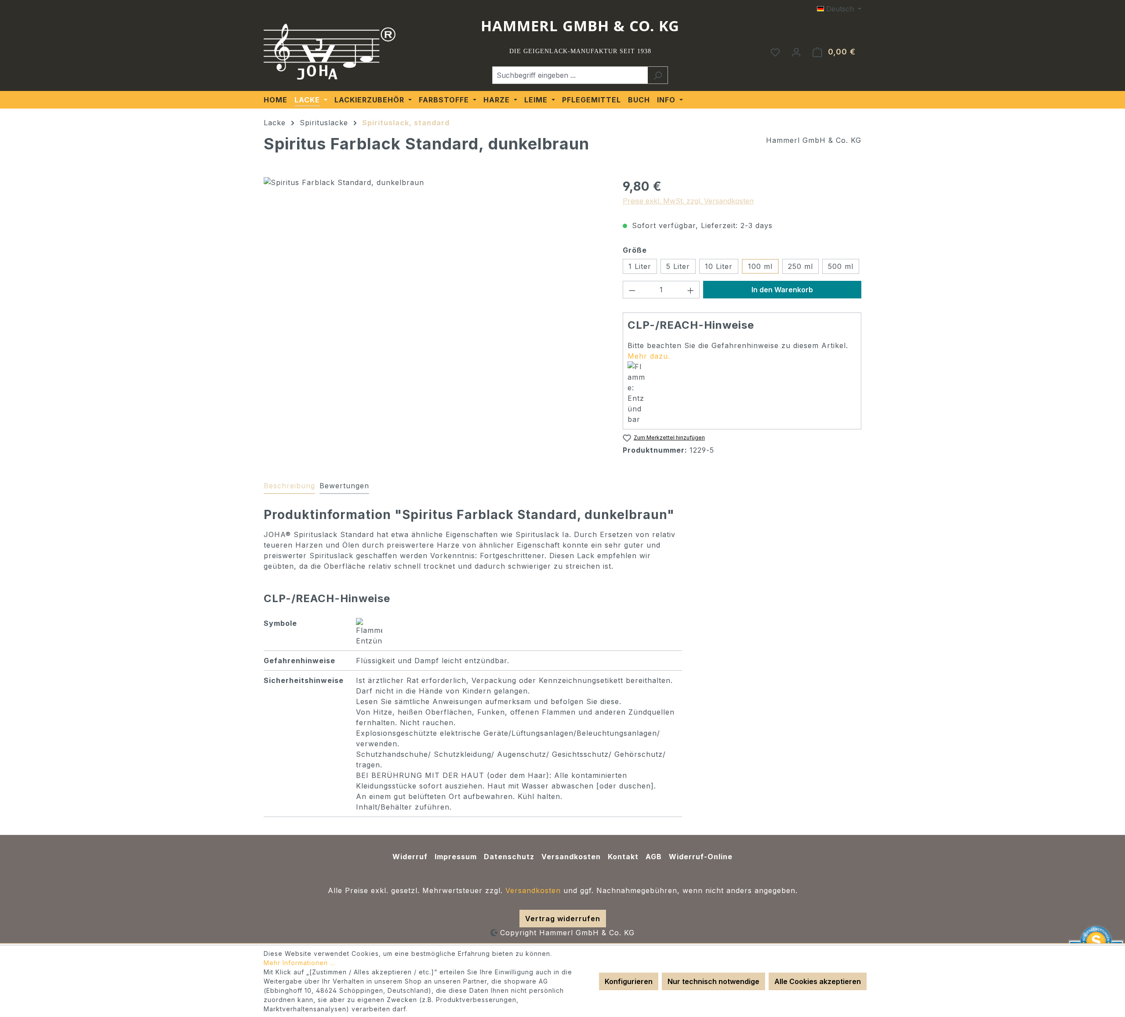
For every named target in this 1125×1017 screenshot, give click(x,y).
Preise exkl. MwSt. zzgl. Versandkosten (688, 200)
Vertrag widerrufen (562, 918)
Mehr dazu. (649, 356)
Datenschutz (509, 856)
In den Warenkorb (782, 289)
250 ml (800, 266)
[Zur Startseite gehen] (330, 52)
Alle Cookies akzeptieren (817, 981)
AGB (654, 856)
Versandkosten (571, 856)
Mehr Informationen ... (299, 962)
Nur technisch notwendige (713, 981)
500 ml (840, 266)
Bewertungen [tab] (344, 485)
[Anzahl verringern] (632, 289)
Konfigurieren (629, 981)
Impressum (456, 856)
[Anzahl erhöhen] (691, 289)
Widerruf (410, 856)
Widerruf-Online (701, 856)
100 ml (760, 266)
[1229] (434, 271)
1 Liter (639, 266)
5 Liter (678, 266)
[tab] (289, 486)
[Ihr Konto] (796, 52)
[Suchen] (657, 75)
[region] (434, 271)
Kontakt (623, 856)
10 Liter (719, 266)
